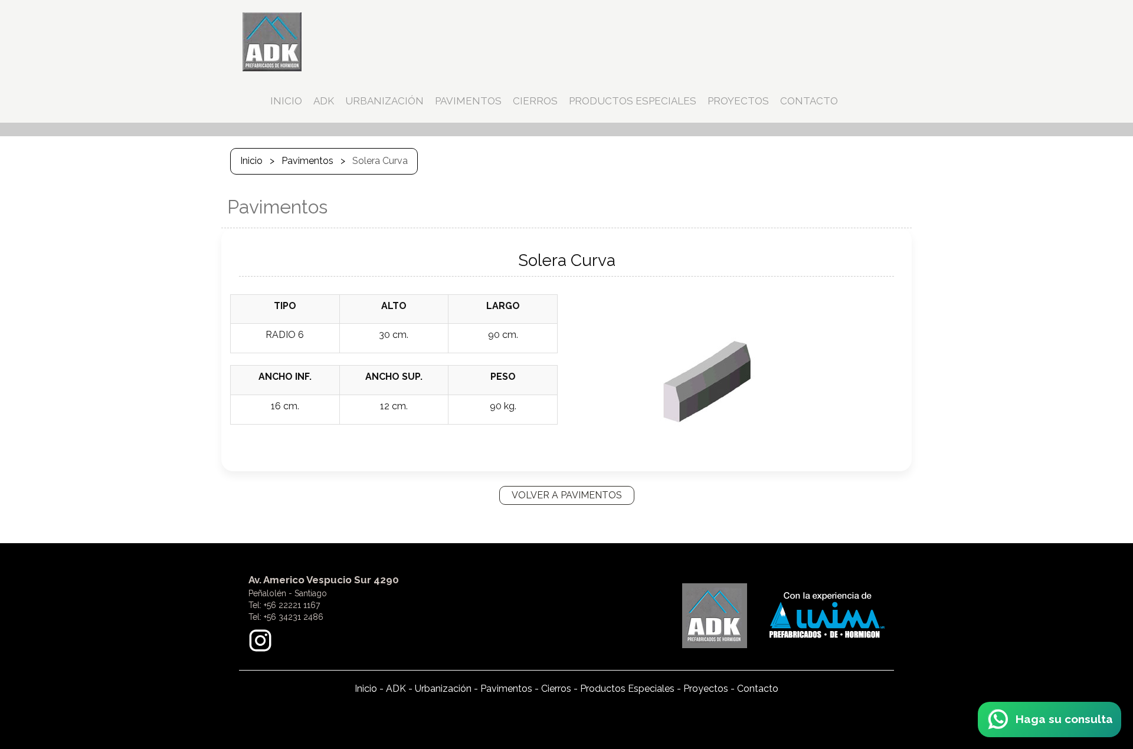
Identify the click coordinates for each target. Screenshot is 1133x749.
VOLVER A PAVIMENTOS (567, 495)
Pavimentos (307, 160)
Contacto (757, 688)
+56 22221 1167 (292, 605)
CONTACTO (809, 101)
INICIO (286, 101)
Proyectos (705, 688)
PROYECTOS (738, 101)
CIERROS (535, 101)
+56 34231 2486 (293, 617)
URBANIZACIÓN (384, 101)
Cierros (556, 688)
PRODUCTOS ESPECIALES (632, 101)
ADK (323, 101)
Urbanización (443, 688)
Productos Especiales (627, 688)
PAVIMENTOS (468, 101)
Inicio (251, 160)
